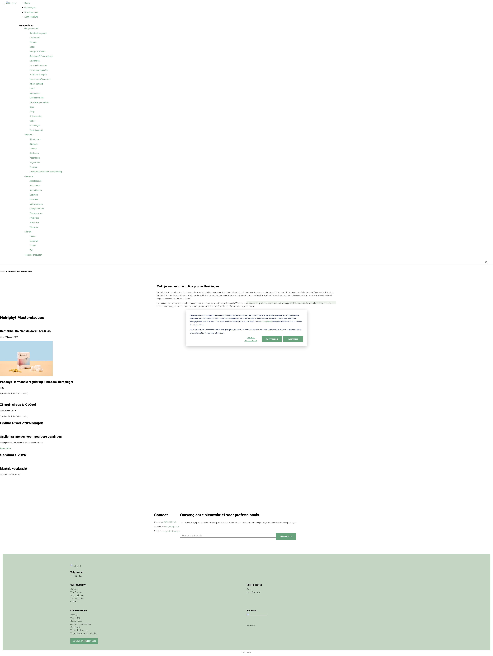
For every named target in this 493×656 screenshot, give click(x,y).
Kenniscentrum (31, 17)
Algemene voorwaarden (80, 624)
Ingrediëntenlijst (253, 592)
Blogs (27, 3)
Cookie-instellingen (250, 339)
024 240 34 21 (170, 522)
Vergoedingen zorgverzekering (83, 633)
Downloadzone (31, 12)
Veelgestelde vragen (79, 630)
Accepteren (272, 339)
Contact (74, 601)
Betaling (73, 614)
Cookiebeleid (76, 627)
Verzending (75, 617)
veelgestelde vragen (171, 531)
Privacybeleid (266, 321)
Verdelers (250, 625)
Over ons (74, 589)
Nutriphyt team (77, 595)
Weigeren (293, 339)
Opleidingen (29, 7)
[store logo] (12, 3)
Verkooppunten (77, 598)
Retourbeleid (76, 621)
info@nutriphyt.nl (171, 526)
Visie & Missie (76, 592)
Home (2, 271)
